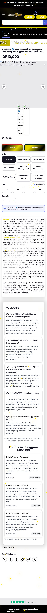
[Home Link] (15, 15)
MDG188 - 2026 (8, 547)
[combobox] (22, 22)
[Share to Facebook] (10, 559)
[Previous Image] (4, 87)
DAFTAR (35, 148)
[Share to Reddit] (28, 559)
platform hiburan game (11, 237)
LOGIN (29, 17)
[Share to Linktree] (16, 559)
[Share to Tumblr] (34, 559)
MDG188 (6, 220)
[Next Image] (43, 87)
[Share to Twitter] (4, 559)
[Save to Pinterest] (22, 559)
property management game (13, 250)
